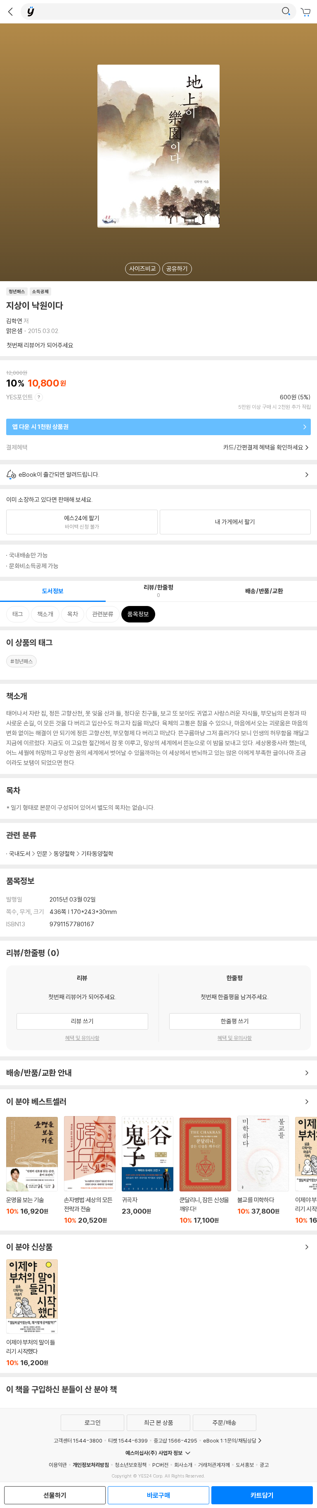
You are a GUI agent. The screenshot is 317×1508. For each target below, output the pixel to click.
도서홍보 (245, 1464)
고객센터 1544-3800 (78, 1440)
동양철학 (64, 854)
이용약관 (58, 1464)
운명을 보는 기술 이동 (32, 1170)
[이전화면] (10, 11)
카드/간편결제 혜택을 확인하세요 (263, 447)
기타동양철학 (97, 854)
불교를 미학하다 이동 (263, 1170)
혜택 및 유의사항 (82, 1038)
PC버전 (160, 1464)
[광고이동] (286, 11)
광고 (264, 1464)
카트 (306, 12)
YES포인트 (19, 397)
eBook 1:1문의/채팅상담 (229, 1440)
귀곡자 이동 (147, 1170)
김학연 (14, 321)
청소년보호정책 (131, 1464)
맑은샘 (14, 331)
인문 (42, 854)
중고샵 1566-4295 (175, 1440)
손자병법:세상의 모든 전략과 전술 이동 (90, 1170)
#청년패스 (21, 661)
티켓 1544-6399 (128, 1440)
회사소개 (183, 1464)
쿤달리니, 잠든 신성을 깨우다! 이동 (205, 1171)
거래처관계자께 (214, 1464)
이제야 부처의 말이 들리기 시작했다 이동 (32, 1313)
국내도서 (20, 854)
